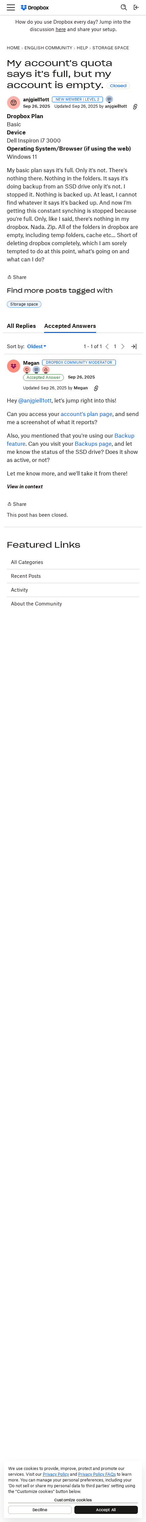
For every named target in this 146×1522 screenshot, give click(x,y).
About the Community (36, 604)
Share (16, 277)
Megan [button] (31, 363)
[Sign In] (136, 7)
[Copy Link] (135, 106)
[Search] (124, 7)
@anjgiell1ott (35, 400)
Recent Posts (26, 576)
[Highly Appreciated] (46, 370)
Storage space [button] (24, 304)
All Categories (27, 562)
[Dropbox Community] (35, 7)
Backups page (93, 443)
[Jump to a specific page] (133, 346)
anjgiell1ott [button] (36, 99)
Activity (19, 590)
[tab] (21, 326)
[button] (13, 102)
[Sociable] (37, 370)
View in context (25, 486)
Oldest (35, 346)
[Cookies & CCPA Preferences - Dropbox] (73, 1489)
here (61, 29)
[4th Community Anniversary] (27, 370)
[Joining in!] (110, 100)
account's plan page (86, 414)
